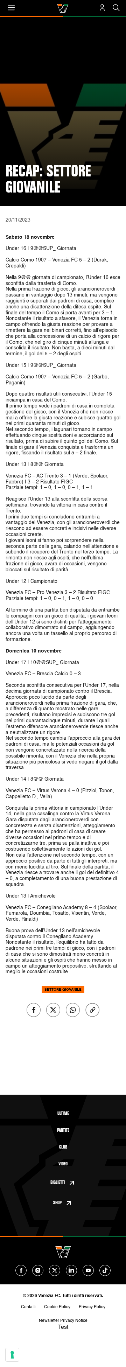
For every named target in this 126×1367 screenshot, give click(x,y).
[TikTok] (105, 1270)
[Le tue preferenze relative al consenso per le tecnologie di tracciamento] (12, 1354)
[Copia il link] (92, 1010)
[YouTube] (88, 1270)
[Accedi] (102, 8)
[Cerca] (116, 8)
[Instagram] (37, 1270)
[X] (54, 1270)
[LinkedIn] (71, 1270)
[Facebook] (21, 1270)
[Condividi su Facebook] (34, 1010)
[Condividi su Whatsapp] (73, 1010)
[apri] (11, 7)
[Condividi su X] (53, 1010)
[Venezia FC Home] (63, 8)
